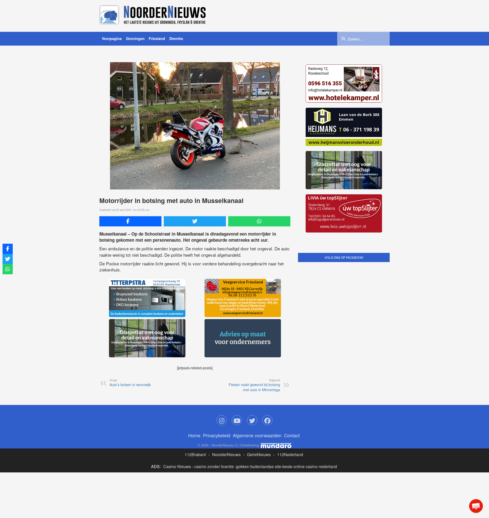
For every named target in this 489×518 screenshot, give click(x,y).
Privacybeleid (216, 435)
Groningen (135, 38)
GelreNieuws (259, 454)
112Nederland (290, 454)
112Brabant (195, 454)
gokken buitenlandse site (258, 466)
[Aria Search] (343, 38)
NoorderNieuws (226, 454)
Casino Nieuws (177, 466)
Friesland (157, 38)
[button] (476, 506)
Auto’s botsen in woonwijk (130, 382)
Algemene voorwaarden (257, 435)
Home (194, 435)
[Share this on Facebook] (130, 221)
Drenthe (176, 38)
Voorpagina (112, 38)
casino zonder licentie (214, 466)
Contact (292, 435)
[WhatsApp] (259, 221)
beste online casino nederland (309, 466)
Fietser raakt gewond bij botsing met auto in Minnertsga (254, 385)
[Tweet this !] (195, 221)
